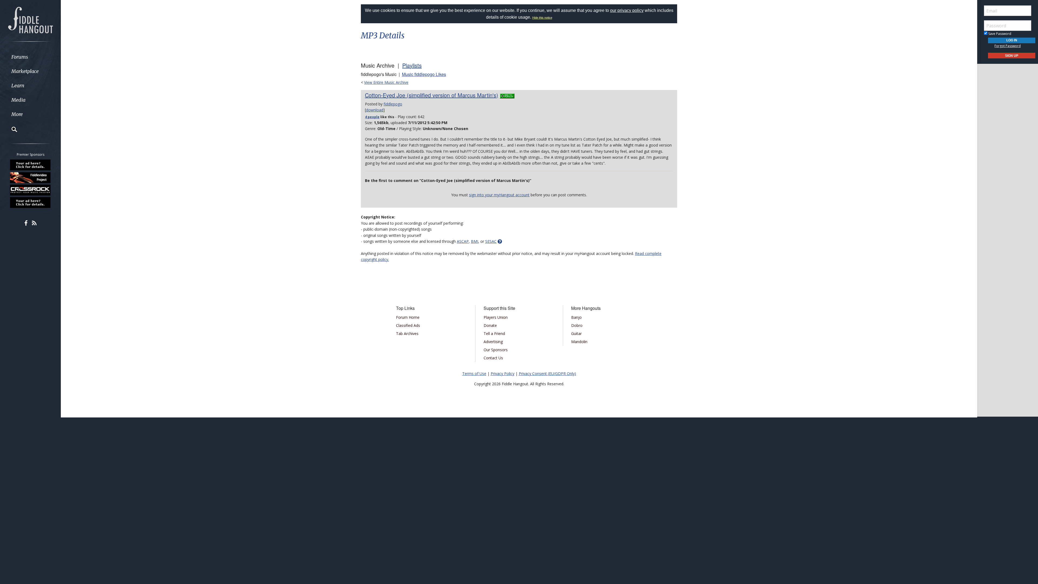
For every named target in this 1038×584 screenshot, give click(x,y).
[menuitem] (30, 57)
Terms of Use (474, 373)
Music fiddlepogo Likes (424, 74)
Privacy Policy (502, 373)
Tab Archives (407, 333)
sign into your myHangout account (499, 194)
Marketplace (25, 71)
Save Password (999, 33)
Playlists (412, 65)
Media (18, 100)
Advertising (493, 341)
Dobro (577, 325)
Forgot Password (1007, 46)
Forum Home (408, 317)
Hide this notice (542, 17)
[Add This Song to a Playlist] (507, 95)
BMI (474, 241)
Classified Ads (408, 325)
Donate (490, 325)
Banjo (576, 317)
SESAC (491, 241)
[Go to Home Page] (30, 19)
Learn (17, 85)
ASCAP (463, 241)
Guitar (576, 333)
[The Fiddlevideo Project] (30, 177)
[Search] (11, 129)
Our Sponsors (496, 349)
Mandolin (579, 341)
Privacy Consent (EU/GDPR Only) (547, 373)
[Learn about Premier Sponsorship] (30, 165)
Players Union (496, 317)
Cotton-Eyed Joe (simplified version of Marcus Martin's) (431, 95)
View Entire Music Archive (386, 82)
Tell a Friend (494, 333)
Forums (19, 57)
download (374, 109)
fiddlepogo (393, 104)
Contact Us (493, 357)
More (17, 114)
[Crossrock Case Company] (30, 190)
